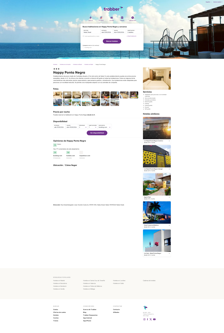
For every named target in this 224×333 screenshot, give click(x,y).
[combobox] (92, 31)
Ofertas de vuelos (59, 312)
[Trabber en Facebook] (147, 320)
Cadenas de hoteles (149, 280)
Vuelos (55, 309)
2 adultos (130, 32)
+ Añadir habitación (131, 36)
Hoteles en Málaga (89, 289)
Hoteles (56, 315)
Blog (84, 312)
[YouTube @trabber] (154, 320)
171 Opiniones (56, 158)
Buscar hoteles (112, 41)
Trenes (55, 321)
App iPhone (87, 321)
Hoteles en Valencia (89, 283)
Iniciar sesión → (217, 2)
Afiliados (116, 312)
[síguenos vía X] (150, 320)
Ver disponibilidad (97, 133)
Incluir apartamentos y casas (92, 36)
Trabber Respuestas (90, 315)
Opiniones (69, 158)
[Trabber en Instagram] (144, 320)
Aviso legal (146, 315)
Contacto (116, 309)
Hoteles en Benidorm (59, 286)
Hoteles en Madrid (59, 280)
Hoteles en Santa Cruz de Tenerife (94, 280)
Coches (56, 318)
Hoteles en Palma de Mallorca (92, 286)
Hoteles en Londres (119, 280)
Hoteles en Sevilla (58, 289)
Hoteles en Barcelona (60, 283)
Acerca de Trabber (89, 309)
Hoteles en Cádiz (118, 283)
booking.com (88, 47)
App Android (87, 318)
